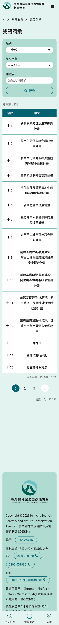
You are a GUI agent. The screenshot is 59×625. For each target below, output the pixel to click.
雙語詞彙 (35, 19)
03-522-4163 (26, 540)
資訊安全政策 (14, 606)
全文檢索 (10, 622)
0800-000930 (25, 555)
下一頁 (45, 388)
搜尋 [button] (32, 90)
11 (11, 303)
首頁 (3, 18)
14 (11, 355)
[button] (53, 6)
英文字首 (12, 59)
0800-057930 (17, 564)
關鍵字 (10, 74)
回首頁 (23, 6)
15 (11, 367)
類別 (9, 43)
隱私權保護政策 (36, 606)
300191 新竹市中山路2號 (25, 580)
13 (11, 343)
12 (11, 325)
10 (11, 280)
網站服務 (17, 19)
